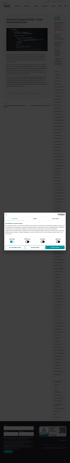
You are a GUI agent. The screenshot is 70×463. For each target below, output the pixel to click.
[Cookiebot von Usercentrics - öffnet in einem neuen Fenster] (59, 215)
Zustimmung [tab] (14, 218)
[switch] (27, 242)
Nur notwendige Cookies (15, 247)
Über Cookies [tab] (55, 218)
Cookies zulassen (55, 247)
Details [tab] (35, 218)
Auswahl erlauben (35, 247)
